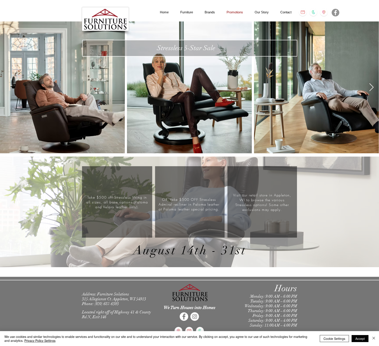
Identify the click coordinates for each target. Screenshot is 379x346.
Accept (360, 338)
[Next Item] (371, 87)
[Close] (373, 338)
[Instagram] (194, 316)
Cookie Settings (334, 338)
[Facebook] (335, 12)
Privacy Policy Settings (39, 340)
